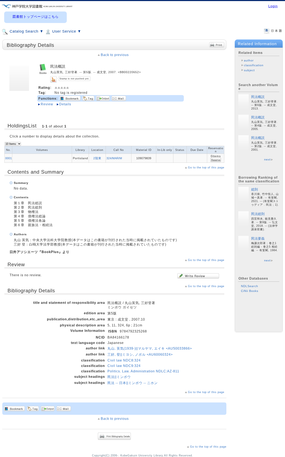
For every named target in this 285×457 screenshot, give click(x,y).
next (267, 159)
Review (47, 104)
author (249, 60)
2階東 (97, 158)
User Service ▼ (66, 31)
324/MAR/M (114, 158)
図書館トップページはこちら (36, 16)
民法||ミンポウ (119, 377)
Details (65, 104)
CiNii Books (249, 291)
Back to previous (115, 55)
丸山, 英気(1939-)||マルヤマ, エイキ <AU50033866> (149, 348)
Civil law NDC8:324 (124, 360)
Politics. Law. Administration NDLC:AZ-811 (143, 371)
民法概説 (258, 97)
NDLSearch (249, 286)
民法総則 (258, 214)
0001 (8, 158)
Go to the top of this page (206, 167)
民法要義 (258, 238)
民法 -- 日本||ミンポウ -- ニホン (132, 383)
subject (249, 70)
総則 (254, 189)
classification (254, 65)
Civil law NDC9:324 (124, 366)
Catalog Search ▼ (26, 31)
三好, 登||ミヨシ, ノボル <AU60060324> (140, 354)
